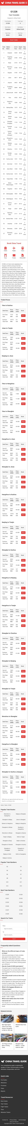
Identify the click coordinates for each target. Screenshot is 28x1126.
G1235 (7, 906)
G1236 (20, 906)
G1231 (7, 898)
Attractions (4, 1082)
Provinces (3, 1085)
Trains (6, 805)
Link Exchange (22, 1120)
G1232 (20, 898)
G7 (21, 874)
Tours (2, 1109)
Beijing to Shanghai (21, 814)
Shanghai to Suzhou (21, 844)
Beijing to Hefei (7, 854)
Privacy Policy (13, 1120)
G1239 (7, 914)
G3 (21, 866)
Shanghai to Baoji (7, 840)
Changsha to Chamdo (7, 844)
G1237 (7, 910)
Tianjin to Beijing (7, 837)
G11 (21, 882)
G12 (7, 886)
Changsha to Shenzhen (21, 849)
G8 (7, 878)
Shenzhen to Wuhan (7, 833)
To (3, 932)
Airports (3, 1091)
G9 (21, 878)
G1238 (20, 910)
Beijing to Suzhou (7, 858)
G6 (7, 874)
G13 (21, 886)
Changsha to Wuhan (7, 827)
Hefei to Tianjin (21, 837)
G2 (7, 866)
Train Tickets (4, 1104)
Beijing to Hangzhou (21, 823)
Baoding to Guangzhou (21, 828)
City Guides (4, 1080)
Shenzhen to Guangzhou (7, 814)
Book (23, 315)
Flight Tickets (4, 1106)
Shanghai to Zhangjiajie (7, 849)
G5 (21, 870)
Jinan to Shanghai (20, 819)
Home (2, 805)
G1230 (20, 894)
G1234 (20, 902)
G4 (7, 870)
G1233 (7, 902)
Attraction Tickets (5, 1112)
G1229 (7, 894)
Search (14, 938)
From (4, 926)
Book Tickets (14, 40)
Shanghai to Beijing (7, 819)
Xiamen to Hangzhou (7, 823)
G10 (7, 882)
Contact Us (5, 1120)
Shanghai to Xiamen (21, 833)
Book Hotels (4, 1101)
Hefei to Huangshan (21, 854)
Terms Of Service (14, 1121)
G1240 (20, 914)
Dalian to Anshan (21, 840)
